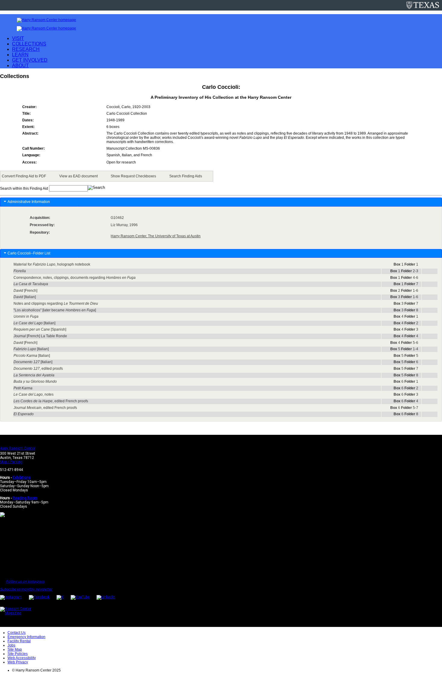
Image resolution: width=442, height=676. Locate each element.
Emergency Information (26, 637)
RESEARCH (26, 49)
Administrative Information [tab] (29, 202)
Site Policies (18, 654)
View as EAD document (78, 176)
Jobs (11, 645)
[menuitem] (25, 176)
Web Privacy (18, 662)
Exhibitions (22, 477)
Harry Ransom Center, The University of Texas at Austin (156, 236)
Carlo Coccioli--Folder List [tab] (29, 253)
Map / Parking (11, 462)
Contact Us (17, 633)
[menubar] (106, 176)
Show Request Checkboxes (133, 176)
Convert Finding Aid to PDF (24, 176)
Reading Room (25, 498)
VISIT (18, 38)
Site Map (15, 649)
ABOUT (20, 65)
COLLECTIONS (29, 43)
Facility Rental (19, 641)
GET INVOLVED (30, 60)
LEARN (20, 54)
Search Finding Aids (185, 176)
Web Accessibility (22, 658)
